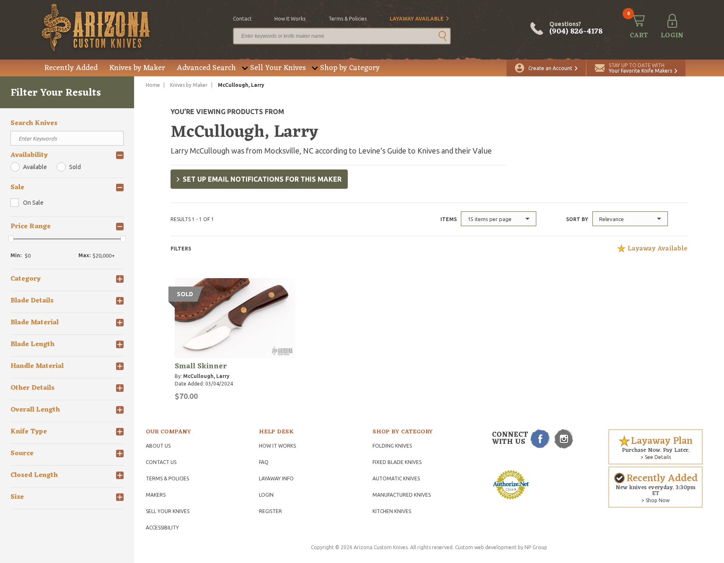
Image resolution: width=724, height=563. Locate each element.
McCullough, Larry (206, 376)
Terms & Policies (167, 478)
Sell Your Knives (278, 68)
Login (266, 495)
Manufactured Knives (401, 495)
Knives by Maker (137, 68)
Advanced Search (206, 68)
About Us (158, 445)
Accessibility (162, 527)
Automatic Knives (396, 478)
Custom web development (486, 547)
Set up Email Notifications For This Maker (262, 179)
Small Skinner (201, 366)
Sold (75, 167)
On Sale (33, 202)
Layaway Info (276, 478)
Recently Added (71, 68)
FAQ (264, 462)
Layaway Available (417, 18)
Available (35, 167)
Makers (155, 495)
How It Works (277, 445)
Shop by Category (350, 68)
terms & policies (347, 18)
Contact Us (161, 462)
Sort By (577, 219)
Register (270, 511)
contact (242, 18)
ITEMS (448, 219)
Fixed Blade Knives (396, 462)
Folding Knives (392, 445)
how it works (289, 18)
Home (153, 85)
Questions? (575, 28)
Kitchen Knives (391, 511)
